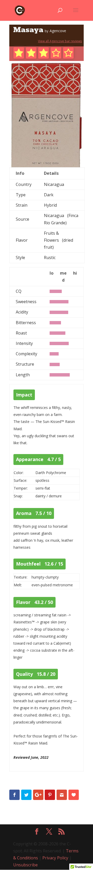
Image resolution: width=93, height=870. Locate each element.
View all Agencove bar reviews (60, 41)
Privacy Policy (55, 858)
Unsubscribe (25, 865)
